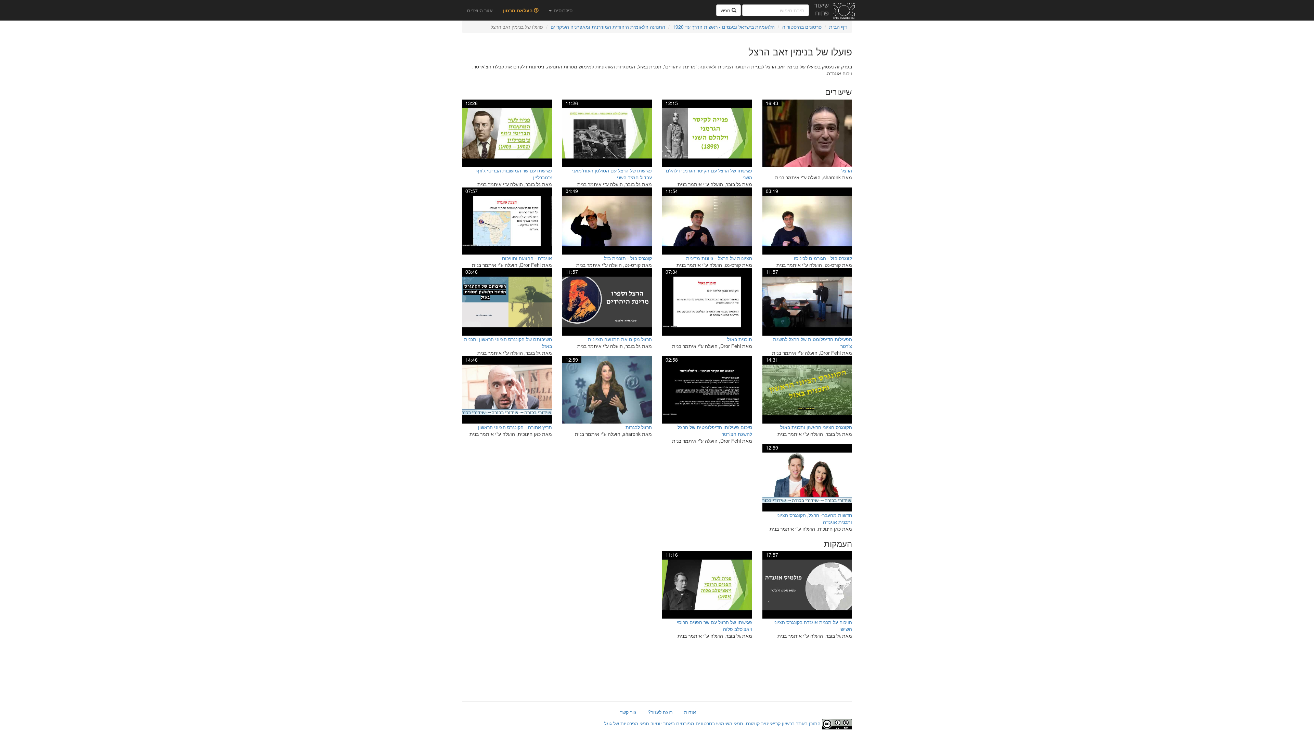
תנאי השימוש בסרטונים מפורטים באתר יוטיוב (696, 723)
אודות (690, 712)
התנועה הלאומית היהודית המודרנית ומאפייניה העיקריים (608, 26)
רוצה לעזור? (660, 712)
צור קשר (628, 712)
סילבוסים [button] (562, 10)
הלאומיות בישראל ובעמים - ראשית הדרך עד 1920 (724, 26)
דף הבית (838, 26)
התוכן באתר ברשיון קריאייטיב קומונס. (782, 723)
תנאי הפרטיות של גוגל (626, 723)
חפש (726, 10)
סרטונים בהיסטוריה (802, 26)
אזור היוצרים (480, 10)
